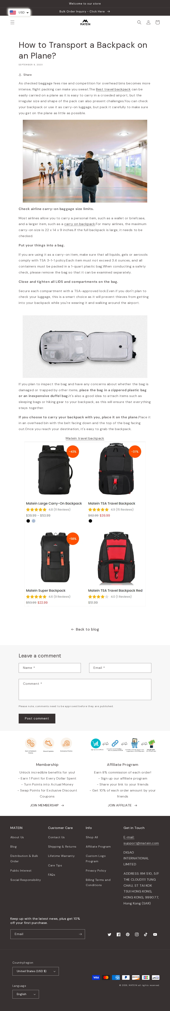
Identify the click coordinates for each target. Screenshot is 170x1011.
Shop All (92, 837)
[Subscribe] (80, 934)
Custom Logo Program (96, 858)
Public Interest (21, 870)
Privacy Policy (96, 870)
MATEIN (133, 985)
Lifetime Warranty (61, 856)
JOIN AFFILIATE (120, 805)
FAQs (51, 875)
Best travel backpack (113, 89)
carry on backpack (79, 224)
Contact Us (56, 837)
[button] (12, 22)
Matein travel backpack (85, 438)
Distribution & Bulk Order (24, 858)
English (22, 994)
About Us (17, 837)
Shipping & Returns (62, 846)
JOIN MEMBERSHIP (44, 805)
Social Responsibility (25, 880)
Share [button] (27, 75)
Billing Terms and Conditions (98, 882)
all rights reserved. (149, 985)
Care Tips (55, 865)
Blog (13, 846)
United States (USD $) (31, 971)
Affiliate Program (98, 846)
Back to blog (87, 629)
